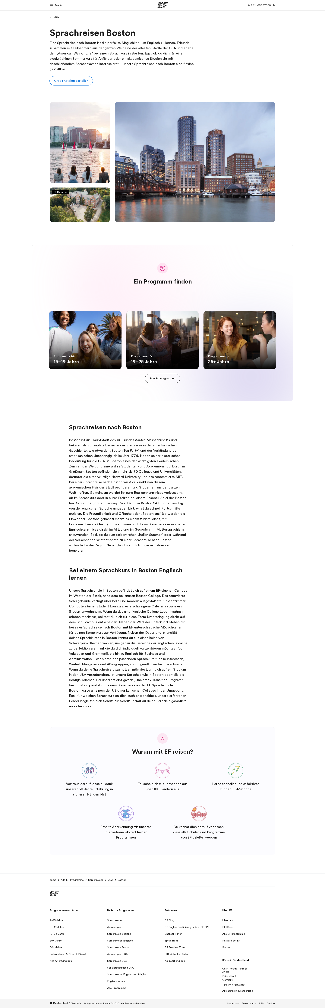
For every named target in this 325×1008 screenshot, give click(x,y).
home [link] (53, 879)
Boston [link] (122, 879)
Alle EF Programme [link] (72, 879)
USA (56, 16)
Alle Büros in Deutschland (237, 990)
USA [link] (110, 879)
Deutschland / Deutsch (67, 1003)
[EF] (162, 5)
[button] (56, 5)
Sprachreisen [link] (95, 879)
